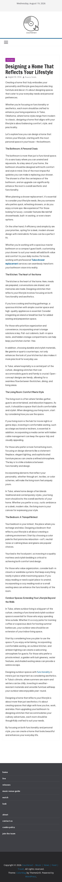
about (5, 814)
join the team (8, 833)
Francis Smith (30, 77)
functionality (43, 672)
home (5, 772)
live (4, 778)
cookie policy (8, 827)
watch (5, 797)
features (10, 60)
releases (6, 784)
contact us (7, 821)
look (4, 803)
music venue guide (11, 791)
